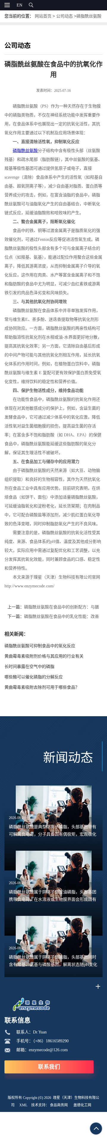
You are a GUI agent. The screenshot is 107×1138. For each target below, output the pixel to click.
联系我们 (49, 1067)
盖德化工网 (82, 1105)
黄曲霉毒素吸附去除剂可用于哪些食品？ (41, 687)
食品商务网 (59, 1105)
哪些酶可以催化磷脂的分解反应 (33, 677)
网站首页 (43, 16)
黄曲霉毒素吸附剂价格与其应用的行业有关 (44, 656)
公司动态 (64, 16)
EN (19, 5)
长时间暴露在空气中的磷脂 (29, 666)
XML (23, 1105)
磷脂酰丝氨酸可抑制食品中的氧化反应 (39, 646)
